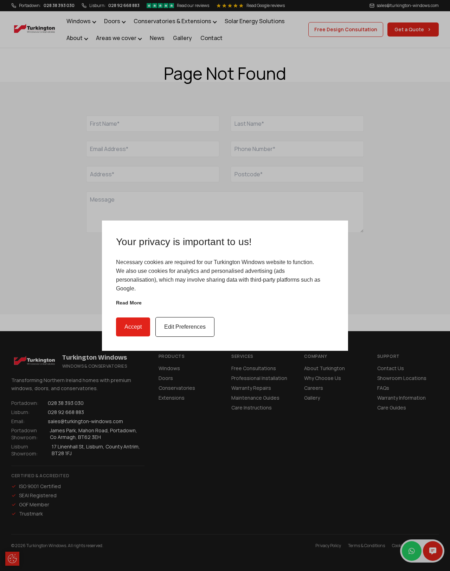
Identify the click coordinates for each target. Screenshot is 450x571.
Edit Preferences (185, 327)
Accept (133, 327)
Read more (129, 303)
